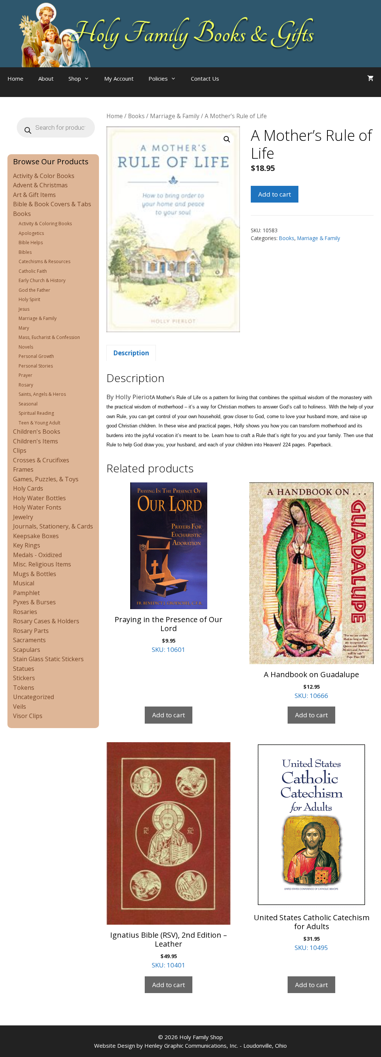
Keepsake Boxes (36, 536)
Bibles (25, 252)
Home (15, 78)
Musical (23, 583)
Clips (19, 450)
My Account (119, 78)
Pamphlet (26, 593)
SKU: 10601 (168, 634)
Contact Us (205, 78)
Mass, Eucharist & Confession (49, 337)
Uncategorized (33, 697)
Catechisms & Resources (44, 261)
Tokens (23, 687)
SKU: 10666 (311, 684)
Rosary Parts (31, 631)
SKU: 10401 (168, 949)
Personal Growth (36, 356)
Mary (24, 328)
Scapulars (26, 650)
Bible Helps (31, 242)
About (46, 78)
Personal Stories (36, 366)
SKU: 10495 (311, 932)
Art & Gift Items (34, 195)
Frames (23, 469)
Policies (158, 78)
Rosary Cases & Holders (46, 621)
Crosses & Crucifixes (41, 460)
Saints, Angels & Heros (42, 394)
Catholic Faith (33, 271)
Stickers (24, 678)
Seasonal (28, 404)
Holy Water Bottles (39, 498)
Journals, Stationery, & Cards (53, 526)
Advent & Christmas (40, 185)
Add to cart (274, 194)
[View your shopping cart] (370, 78)
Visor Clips (27, 716)
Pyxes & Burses (34, 602)
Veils (19, 706)
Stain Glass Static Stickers (48, 659)
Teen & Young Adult (39, 423)
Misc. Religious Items (42, 564)
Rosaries (25, 612)
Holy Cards (28, 488)
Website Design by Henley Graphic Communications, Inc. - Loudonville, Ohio (190, 1045)
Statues (23, 669)
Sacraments (29, 640)
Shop (74, 78)
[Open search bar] (241, 86)
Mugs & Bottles (34, 574)
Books (136, 116)
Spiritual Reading (36, 413)
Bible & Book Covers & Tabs (52, 204)
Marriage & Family (174, 116)
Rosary (26, 385)
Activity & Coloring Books (45, 223)
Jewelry (23, 517)
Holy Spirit (29, 299)
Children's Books (36, 431)
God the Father (34, 290)
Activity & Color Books (43, 176)
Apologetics (31, 233)
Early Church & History (42, 280)
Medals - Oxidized (37, 555)
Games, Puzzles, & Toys (46, 479)
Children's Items (35, 441)
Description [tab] (131, 353)
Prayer (25, 375)
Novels (26, 347)
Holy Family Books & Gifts (191, 33)
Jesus (24, 309)
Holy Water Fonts (37, 507)
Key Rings (26, 545)
